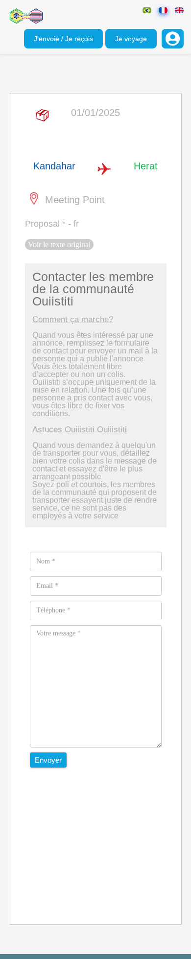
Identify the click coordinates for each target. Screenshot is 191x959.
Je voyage (131, 39)
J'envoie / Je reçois (63, 39)
